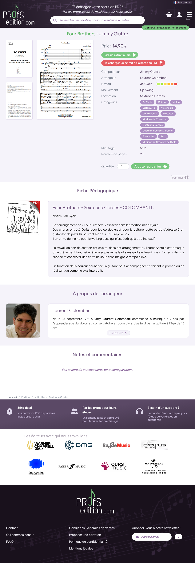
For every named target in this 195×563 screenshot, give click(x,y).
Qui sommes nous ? (20, 535)
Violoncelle (167, 107)
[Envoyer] (178, 536)
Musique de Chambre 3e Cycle (159, 142)
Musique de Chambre (154, 119)
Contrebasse (150, 113)
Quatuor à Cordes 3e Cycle (158, 130)
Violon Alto (149, 107)
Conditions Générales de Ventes (92, 528)
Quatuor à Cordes (153, 124)
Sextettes (168, 113)
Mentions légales (81, 548)
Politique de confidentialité (88, 542)
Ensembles (148, 136)
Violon (176, 102)
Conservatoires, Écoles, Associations (165, 27)
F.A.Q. (10, 542)
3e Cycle (147, 102)
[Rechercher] (55, 20)
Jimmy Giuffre (150, 72)
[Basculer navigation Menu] (189, 14)
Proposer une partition (85, 535)
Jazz (163, 136)
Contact (12, 528)
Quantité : (108, 166)
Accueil (13, 397)
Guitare (162, 102)
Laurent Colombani (153, 78)
